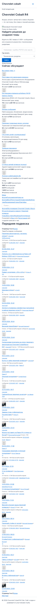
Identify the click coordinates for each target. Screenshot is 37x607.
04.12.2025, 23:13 (13, 349)
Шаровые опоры (8, 290)
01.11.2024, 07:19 (13, 460)
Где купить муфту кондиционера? (14, 134)
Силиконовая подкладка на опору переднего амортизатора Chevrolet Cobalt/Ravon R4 (18, 344)
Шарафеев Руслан (24, 478)
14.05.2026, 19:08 (13, 279)
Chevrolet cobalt (11, 3)
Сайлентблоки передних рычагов (14, 394)
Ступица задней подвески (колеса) (14, 164)
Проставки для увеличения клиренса (15, 77)
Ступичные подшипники (10, 489)
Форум (4, 197)
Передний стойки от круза (11, 523)
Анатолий (22, 297)
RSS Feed (5, 596)
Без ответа (10, 216)
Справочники (24, 200)
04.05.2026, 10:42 (14, 297)
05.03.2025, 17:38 (8, 446)
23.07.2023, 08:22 (8, 571)
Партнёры (22, 202)
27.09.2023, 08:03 (14, 528)
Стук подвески (7, 471)
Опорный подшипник (9, 376)
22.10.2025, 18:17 (13, 383)
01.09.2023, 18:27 (13, 548)
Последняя (7, 238)
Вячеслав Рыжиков (23, 256)
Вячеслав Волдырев (14, 435)
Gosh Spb (22, 548)
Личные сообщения (9, 109)
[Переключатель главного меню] (33, 4)
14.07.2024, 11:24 (13, 494)
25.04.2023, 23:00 (14, 582)
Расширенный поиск (12, 202)
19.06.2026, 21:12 (13, 261)
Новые (4, 216)
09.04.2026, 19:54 (14, 315)
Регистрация (15, 200)
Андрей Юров (22, 376)
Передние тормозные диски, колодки (15, 123)
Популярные (25, 216)
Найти (6, 60)
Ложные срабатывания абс (11, 176)
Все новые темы (8, 71)
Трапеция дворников (9, 148)
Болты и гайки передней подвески (14, 360)
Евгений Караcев (24, 326)
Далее (15, 229)
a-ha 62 (17, 290)
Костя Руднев (24, 489)
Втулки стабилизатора (10, 575)
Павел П (21, 365)
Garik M (22, 575)
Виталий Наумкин (27, 523)
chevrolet (10, 236)
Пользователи (12, 197)
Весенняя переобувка (9, 326)
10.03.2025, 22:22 (14, 421)
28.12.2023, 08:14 (8, 518)
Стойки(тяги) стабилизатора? (12, 539)
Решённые (17, 216)
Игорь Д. (28, 272)
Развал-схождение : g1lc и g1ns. (13, 272)
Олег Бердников (18, 471)
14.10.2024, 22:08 (13, 478)
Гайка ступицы (7, 559)
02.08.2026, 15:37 (14, 242)
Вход (9, 200)
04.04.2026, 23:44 (8, 337)
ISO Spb (16, 559)
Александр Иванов (27, 310)
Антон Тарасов (16, 453)
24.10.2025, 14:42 (13, 365)
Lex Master (30, 394)
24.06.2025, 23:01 (14, 401)
